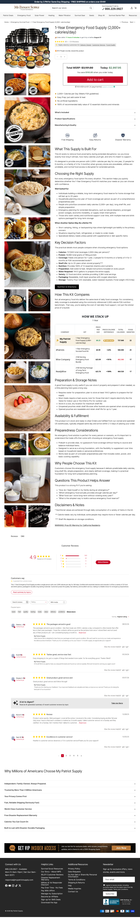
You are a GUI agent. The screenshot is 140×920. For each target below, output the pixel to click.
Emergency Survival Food (20, 22)
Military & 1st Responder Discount (51, 884)
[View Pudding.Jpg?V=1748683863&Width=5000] (39, 300)
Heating (51, 15)
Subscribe (110, 894)
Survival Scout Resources (52, 869)
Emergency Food (24, 15)
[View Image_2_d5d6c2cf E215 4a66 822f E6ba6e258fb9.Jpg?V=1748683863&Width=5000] (39, 444)
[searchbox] (18, 602)
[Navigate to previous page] (58, 755)
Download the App (49, 902)
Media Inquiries (74, 888)
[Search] (91, 8)
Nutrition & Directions (66, 287)
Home (6, 22)
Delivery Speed (85, 45)
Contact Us (73, 891)
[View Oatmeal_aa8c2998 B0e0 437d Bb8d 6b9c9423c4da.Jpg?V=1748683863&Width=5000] (15, 300)
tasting (33, 612)
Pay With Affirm (48, 891)
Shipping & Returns (76, 883)
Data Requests (74, 872)
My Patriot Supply (17, 911)
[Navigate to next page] (81, 755)
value (46, 612)
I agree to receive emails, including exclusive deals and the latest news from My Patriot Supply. (118, 887)
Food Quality (110, 45)
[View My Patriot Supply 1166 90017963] (118, 904)
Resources (133, 15)
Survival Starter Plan (117, 15)
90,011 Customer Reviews (52, 875)
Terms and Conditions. (120, 889)
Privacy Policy (74, 869)
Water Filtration (65, 15)
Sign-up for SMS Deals (51, 899)
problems (62, 612)
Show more (71, 612)
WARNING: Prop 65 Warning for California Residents (77, 525)
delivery (53, 612)
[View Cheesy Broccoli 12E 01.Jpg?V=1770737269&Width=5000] (27, 120)
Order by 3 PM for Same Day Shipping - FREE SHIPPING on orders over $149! (70, 2)
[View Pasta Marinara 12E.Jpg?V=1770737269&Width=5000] (15, 84)
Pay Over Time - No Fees (52, 888)
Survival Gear (80, 15)
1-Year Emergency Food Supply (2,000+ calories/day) (51, 22)
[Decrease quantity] (57, 56)
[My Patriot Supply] (26, 8)
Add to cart (95, 79)
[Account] (131, 8)
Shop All (101, 15)
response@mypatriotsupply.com (19, 880)
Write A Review (103, 562)
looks (40, 612)
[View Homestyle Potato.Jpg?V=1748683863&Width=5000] (39, 228)
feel (19, 612)
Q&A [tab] (22, 536)
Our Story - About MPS (51, 872)
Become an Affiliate (49, 896)
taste (13, 612)
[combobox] (72, 8)
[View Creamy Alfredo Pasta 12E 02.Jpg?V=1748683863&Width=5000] (15, 156)
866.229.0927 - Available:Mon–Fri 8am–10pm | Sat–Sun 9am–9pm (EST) (20, 872)
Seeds (91, 15)
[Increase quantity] (65, 56)
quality (26, 612)
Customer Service (98, 45)
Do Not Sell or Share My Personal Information (82, 876)
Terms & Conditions (76, 880)
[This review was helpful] (123, 647)
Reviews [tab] (14, 536)
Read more (82, 633)
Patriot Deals (8, 15)
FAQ (70, 886)
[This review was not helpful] (127, 647)
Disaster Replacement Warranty (50, 879)
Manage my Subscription (52, 894)
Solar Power (39, 15)
